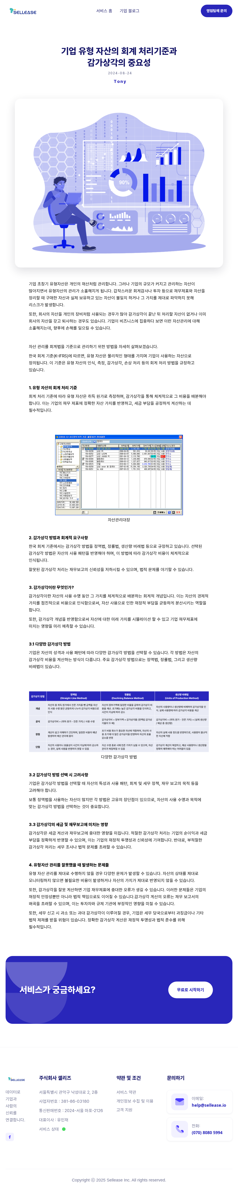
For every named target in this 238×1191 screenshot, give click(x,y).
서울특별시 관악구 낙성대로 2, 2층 (68, 1092)
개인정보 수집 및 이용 (134, 1101)
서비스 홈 (104, 11)
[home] (23, 11)
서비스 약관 (126, 1092)
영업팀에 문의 (216, 11)
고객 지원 (124, 1110)
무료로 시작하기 (190, 989)
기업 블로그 (129, 11)
